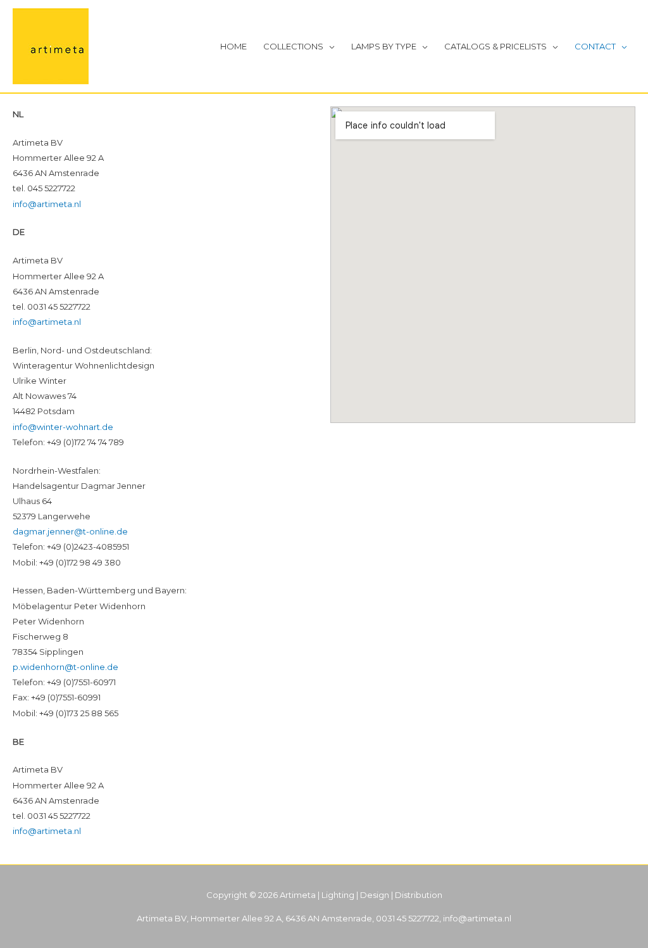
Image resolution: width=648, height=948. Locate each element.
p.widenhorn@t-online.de (65, 667)
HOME (233, 46)
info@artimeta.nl (47, 204)
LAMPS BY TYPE (383, 46)
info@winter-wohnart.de (63, 427)
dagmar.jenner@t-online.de (70, 531)
